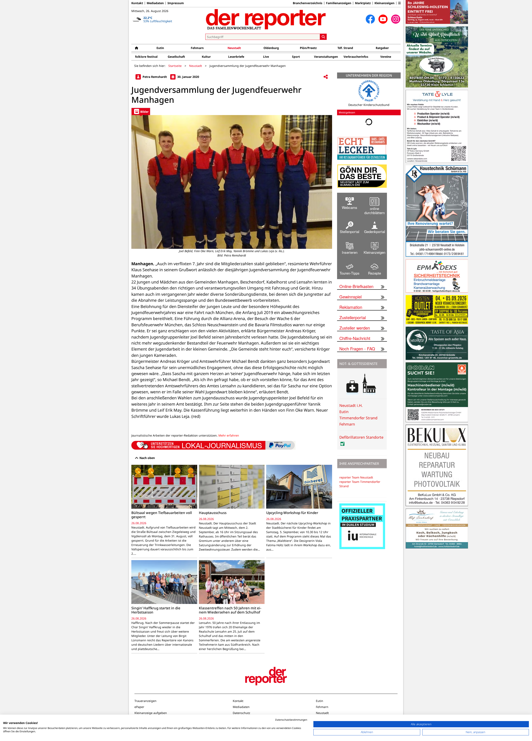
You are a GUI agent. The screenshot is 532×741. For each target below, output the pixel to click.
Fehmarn (197, 48)
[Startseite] (136, 48)
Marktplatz (363, 3)
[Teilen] (325, 77)
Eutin (160, 48)
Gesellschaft (176, 57)
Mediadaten (155, 3)
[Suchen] (323, 37)
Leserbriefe (236, 57)
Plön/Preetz (308, 48)
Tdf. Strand (345, 48)
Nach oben (147, 458)
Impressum (175, 3)
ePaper (139, 707)
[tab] (140, 111)
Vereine (385, 57)
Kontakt (137, 3)
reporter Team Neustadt (356, 477)
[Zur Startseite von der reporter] (266, 19)
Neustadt (234, 48)
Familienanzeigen (338, 3)
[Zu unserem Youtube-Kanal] (383, 19)
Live (266, 57)
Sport (296, 57)
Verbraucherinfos (356, 57)
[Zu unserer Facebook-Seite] (370, 19)
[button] (399, 3)
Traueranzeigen (145, 701)
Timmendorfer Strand (358, 417)
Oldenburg (271, 48)
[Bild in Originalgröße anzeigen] (231, 182)
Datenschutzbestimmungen (291, 719)
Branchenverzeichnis (307, 3)
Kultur (206, 57)
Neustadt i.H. (351, 405)
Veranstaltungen (326, 57)
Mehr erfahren (228, 435)
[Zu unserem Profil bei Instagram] (395, 19)
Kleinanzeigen (384, 3)
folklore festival (146, 57)
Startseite (175, 66)
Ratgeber (382, 48)
